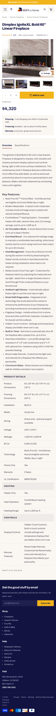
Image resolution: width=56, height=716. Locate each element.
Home (4, 17)
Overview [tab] (7, 145)
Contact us (8, 664)
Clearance (8, 634)
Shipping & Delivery (12, 647)
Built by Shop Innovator (45, 697)
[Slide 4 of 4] (48, 84)
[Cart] (51, 9)
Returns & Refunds (12, 650)
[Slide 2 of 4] (21, 84)
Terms (23, 697)
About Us (8, 654)
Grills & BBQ (9, 627)
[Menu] (5, 9)
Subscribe (45, 603)
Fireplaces (8, 617)
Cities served (9, 661)
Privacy (17, 697)
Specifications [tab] (22, 145)
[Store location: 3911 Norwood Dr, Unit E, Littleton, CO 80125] (11, 9)
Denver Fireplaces (17, 17)
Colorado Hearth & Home (5, 702)
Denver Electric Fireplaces (37, 17)
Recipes (7, 657)
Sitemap (31, 697)
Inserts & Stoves (11, 620)
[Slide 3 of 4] (35, 84)
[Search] (45, 9)
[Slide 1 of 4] (8, 84)
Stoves (7, 631)
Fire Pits (7, 624)
